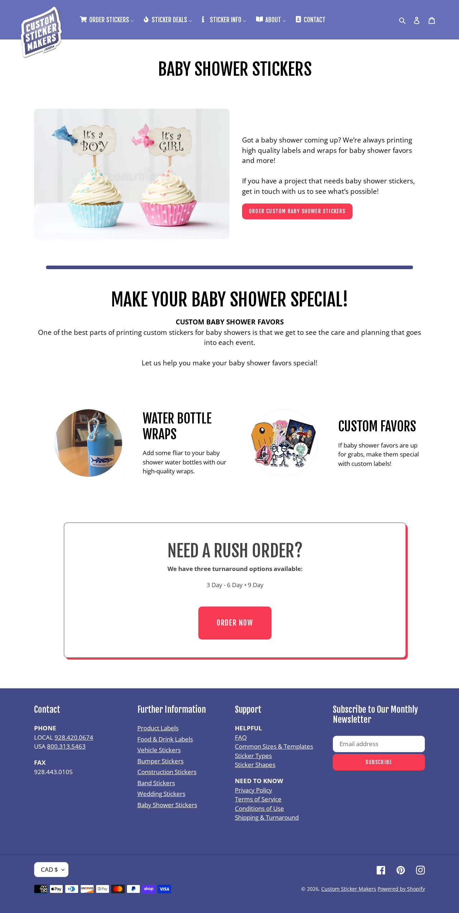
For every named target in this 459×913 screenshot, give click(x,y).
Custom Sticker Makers (348, 888)
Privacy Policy (253, 790)
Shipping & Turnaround (267, 817)
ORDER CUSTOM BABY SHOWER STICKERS (297, 211)
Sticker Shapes (255, 764)
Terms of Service (258, 799)
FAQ (241, 737)
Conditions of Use (259, 808)
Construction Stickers (167, 772)
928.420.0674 (74, 737)
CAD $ (49, 869)
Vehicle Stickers (159, 750)
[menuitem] (106, 19)
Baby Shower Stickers (167, 805)
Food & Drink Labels (165, 739)
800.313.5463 (66, 746)
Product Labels (158, 728)
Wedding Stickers (161, 794)
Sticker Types (253, 756)
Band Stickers (156, 783)
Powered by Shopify (401, 888)
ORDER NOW (235, 622)
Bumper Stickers (160, 761)
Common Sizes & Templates (274, 746)
